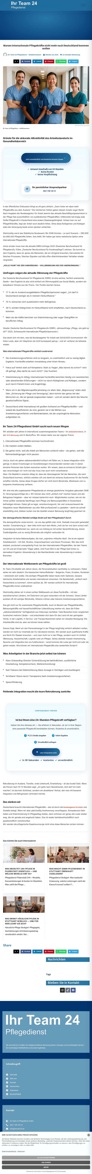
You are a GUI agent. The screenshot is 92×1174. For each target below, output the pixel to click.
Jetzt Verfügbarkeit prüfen (48, 753)
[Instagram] (62, 990)
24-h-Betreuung (13, 435)
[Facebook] (73, 990)
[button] (16, 61)
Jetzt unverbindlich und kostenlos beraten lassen (45, 158)
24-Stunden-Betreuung (71, 55)
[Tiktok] (67, 990)
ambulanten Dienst (76, 432)
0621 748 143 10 (49, 191)
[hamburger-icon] (83, 5)
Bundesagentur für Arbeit (73, 807)
